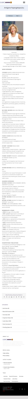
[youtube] (22, 389)
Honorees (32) (6, 314)
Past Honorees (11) (7, 324)
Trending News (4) (7, 327)
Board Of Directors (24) (8, 311)
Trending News (15, 381)
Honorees (21, 376)
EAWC (9, 388)
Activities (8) (6, 308)
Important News (7, 378)
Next (17, 15)
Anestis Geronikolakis (9, 367)
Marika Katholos (8, 362)
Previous (10, 15)
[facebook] (19, 389)
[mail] (24, 389)
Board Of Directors (13, 376)
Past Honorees (7, 381)
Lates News (14, 378)
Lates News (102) (7, 321)
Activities (6, 376)
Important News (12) (8, 317)
